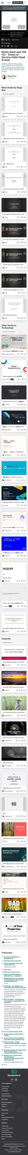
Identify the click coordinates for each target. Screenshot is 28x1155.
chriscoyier (7, 942)
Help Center (5, 1113)
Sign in (9, 2)
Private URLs (5, 1126)
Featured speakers (6, 1096)
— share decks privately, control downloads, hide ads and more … (14, 7)
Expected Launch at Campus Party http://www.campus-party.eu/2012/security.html (15, 1051)
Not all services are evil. (12, 972)
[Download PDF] (16, 46)
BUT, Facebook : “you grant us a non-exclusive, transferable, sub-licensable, (14, 1000)
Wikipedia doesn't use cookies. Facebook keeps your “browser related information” (14, 979)
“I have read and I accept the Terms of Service (13, 963)
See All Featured (7, 642)
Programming (5, 1086)
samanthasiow (8, 791)
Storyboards (5, 1090)
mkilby (6, 892)
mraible (6, 690)
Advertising (5, 1119)
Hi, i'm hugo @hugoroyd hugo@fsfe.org (11, 957)
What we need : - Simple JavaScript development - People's (15, 1042)
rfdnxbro (7, 404)
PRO (12, 379)
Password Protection (7, 1128)
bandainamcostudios (10, 354)
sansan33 (7, 379)
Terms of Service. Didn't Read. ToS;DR (13, 1034)
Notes (3, 1138)
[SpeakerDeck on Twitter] (16, 1079)
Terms (11, 1150)
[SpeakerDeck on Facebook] (12, 1079)
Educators (4, 1104)
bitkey (6, 606)
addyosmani (8, 740)
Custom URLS (5, 1130)
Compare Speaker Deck (8, 1117)
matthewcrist (8, 816)
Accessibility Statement (14, 1151)
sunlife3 (6, 631)
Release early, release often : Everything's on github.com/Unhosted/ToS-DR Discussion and (13, 1057)
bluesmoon (7, 665)
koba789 (7, 581)
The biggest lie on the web (12, 960)
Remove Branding (6, 1134)
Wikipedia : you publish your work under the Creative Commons (15, 986)
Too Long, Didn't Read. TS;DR (13, 1031)
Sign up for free (17, 2)
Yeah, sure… (8, 969)
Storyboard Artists (7, 1102)
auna (5, 841)
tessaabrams (8, 765)
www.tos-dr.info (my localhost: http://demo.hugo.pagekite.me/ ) (14, 1038)
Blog (3, 1115)
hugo (5, 116)
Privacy (16, 1150)
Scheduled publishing (7, 1132)
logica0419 (7, 429)
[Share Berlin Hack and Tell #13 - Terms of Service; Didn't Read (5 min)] (8, 46)
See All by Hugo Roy (8, 94)
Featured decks (6, 1093)
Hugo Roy (11, 76)
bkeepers (7, 917)
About (6, 1150)
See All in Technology (9, 331)
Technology (7, 43)
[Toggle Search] (25, 2)
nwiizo (6, 505)
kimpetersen (8, 715)
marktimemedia (9, 866)
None (5, 1064)
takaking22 (7, 455)
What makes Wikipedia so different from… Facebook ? (12, 975)
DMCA (20, 1150)
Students (4, 1106)
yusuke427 (7, 480)
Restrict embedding (7, 1136)
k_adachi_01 (7, 530)
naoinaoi (6, 555)
